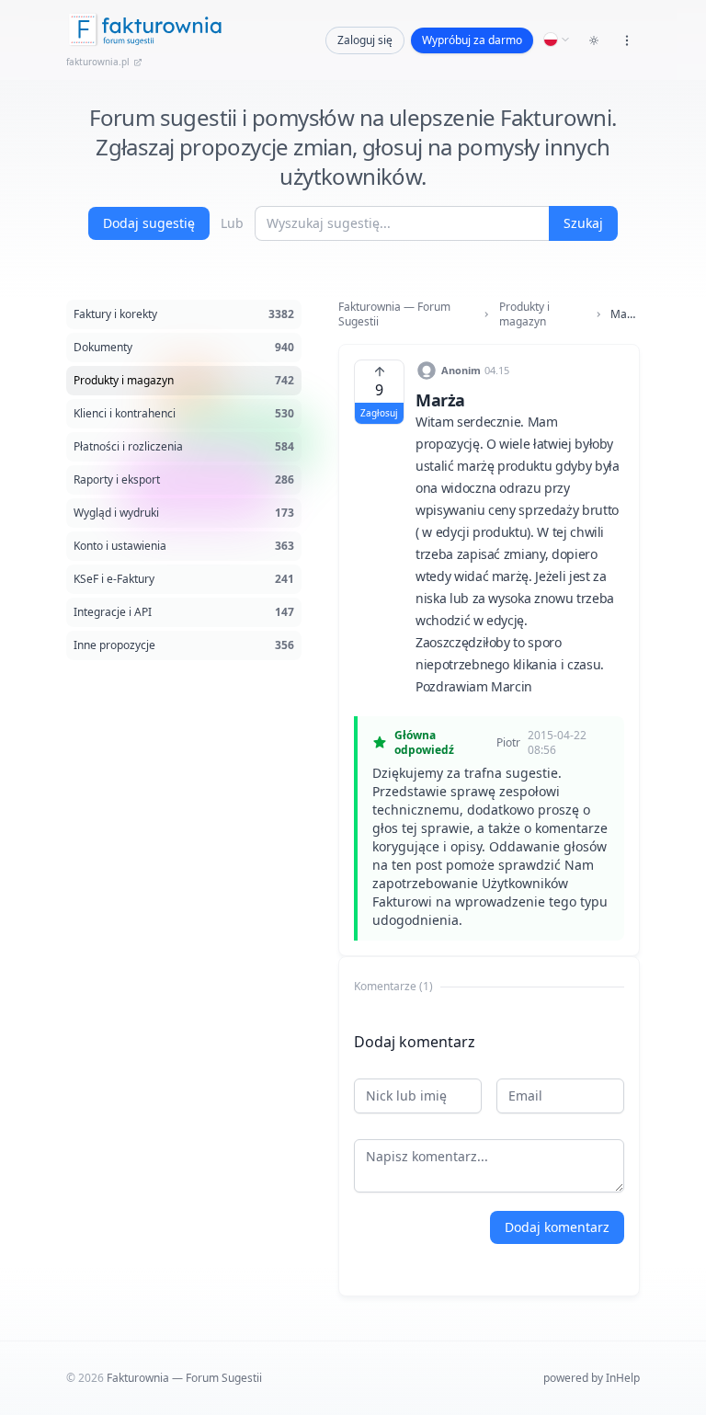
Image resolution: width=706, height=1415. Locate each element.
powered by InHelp (591, 1378)
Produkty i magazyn (524, 314)
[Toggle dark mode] (594, 40)
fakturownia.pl (98, 61)
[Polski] (557, 39)
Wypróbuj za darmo (472, 40)
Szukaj (583, 223)
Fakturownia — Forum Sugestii (394, 314)
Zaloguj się (365, 40)
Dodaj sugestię (149, 223)
